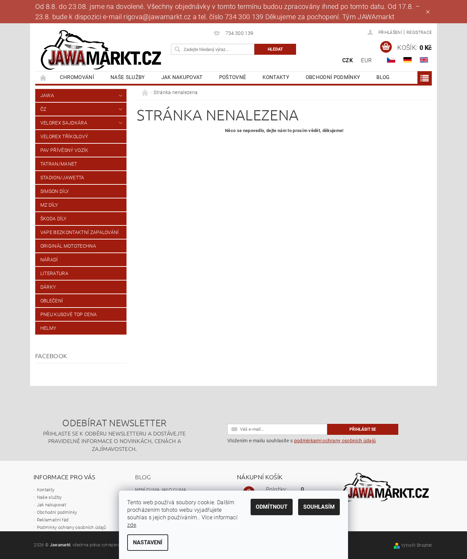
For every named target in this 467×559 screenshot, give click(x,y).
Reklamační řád (52, 519)
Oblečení (51, 300)
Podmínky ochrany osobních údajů (71, 527)
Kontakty (276, 77)
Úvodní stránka (43, 77)
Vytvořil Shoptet (416, 545)
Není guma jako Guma (160, 489)
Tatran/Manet (58, 164)
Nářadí (49, 259)
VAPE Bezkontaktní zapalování (79, 232)
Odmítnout (272, 507)
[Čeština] (391, 60)
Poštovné (232, 77)
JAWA (47, 95)
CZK (347, 60)
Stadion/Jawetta (62, 177)
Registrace (419, 32)
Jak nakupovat (182, 77)
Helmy (48, 328)
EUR (366, 60)
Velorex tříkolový (64, 136)
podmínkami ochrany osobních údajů (335, 440)
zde (131, 525)
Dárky (48, 287)
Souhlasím (319, 507)
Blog (382, 77)
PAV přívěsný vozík (64, 150)
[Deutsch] (407, 60)
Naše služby (127, 77)
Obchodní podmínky (333, 77)
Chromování (77, 77)
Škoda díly (53, 218)
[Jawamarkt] (102, 50)
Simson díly (54, 191)
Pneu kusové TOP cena (68, 314)
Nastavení (147, 542)
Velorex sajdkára (63, 123)
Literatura (54, 273)
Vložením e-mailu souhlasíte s (301, 440)
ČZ (43, 109)
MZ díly (49, 205)
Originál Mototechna (68, 246)
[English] (424, 60)
